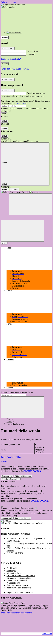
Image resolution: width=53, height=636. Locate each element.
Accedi (5, 38)
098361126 (15, 541)
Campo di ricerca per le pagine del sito (17, 392)
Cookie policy (13, 568)
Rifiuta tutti (23, 476)
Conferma (14, 190)
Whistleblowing (13, 583)
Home (9, 419)
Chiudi (4, 121)
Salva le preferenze (22, 518)
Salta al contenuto (8, 2)
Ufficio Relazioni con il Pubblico (21, 575)
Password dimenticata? (11, 59)
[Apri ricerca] (30, 204)
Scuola (9, 421)
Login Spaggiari (22, 103)
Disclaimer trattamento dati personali (16, 613)
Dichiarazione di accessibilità (19, 578)
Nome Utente (32, 51)
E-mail (29, 93)
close (4, 243)
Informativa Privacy (15, 573)
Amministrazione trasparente (19, 588)
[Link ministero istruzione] (13, 5)
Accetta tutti (10, 479)
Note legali (11, 570)
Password (31, 54)
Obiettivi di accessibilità (17, 580)
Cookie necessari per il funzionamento (17, 508)
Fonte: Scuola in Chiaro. (11, 457)
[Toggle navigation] (22, 231)
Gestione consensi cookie (17, 585)
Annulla (5, 190)
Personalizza (7, 476)
